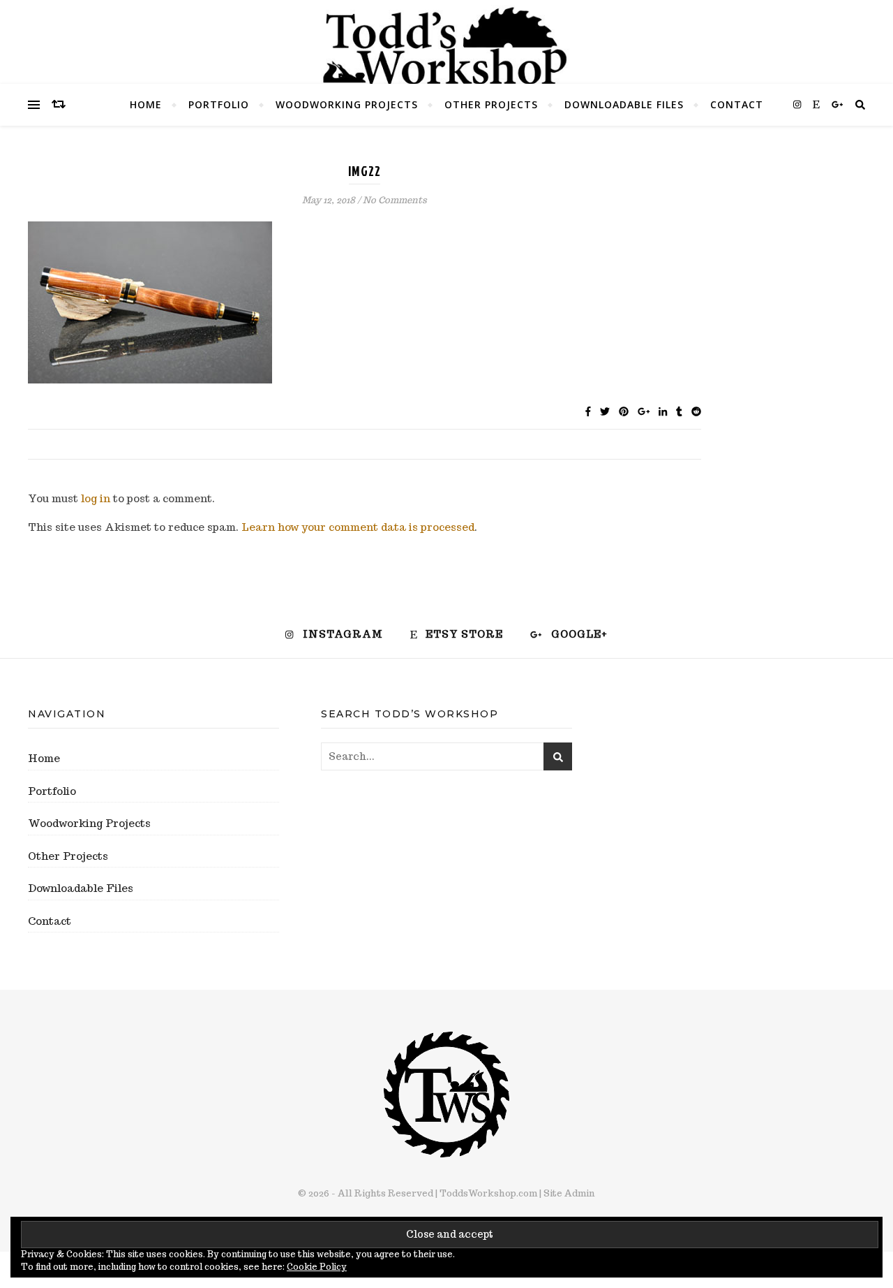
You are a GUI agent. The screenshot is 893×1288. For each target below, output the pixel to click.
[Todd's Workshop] (446, 46)
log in (95, 498)
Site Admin (569, 1193)
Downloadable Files (624, 104)
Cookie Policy (317, 1266)
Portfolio (218, 104)
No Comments (395, 200)
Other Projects (491, 104)
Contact (736, 104)
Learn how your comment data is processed (357, 527)
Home (146, 104)
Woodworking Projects (347, 104)
